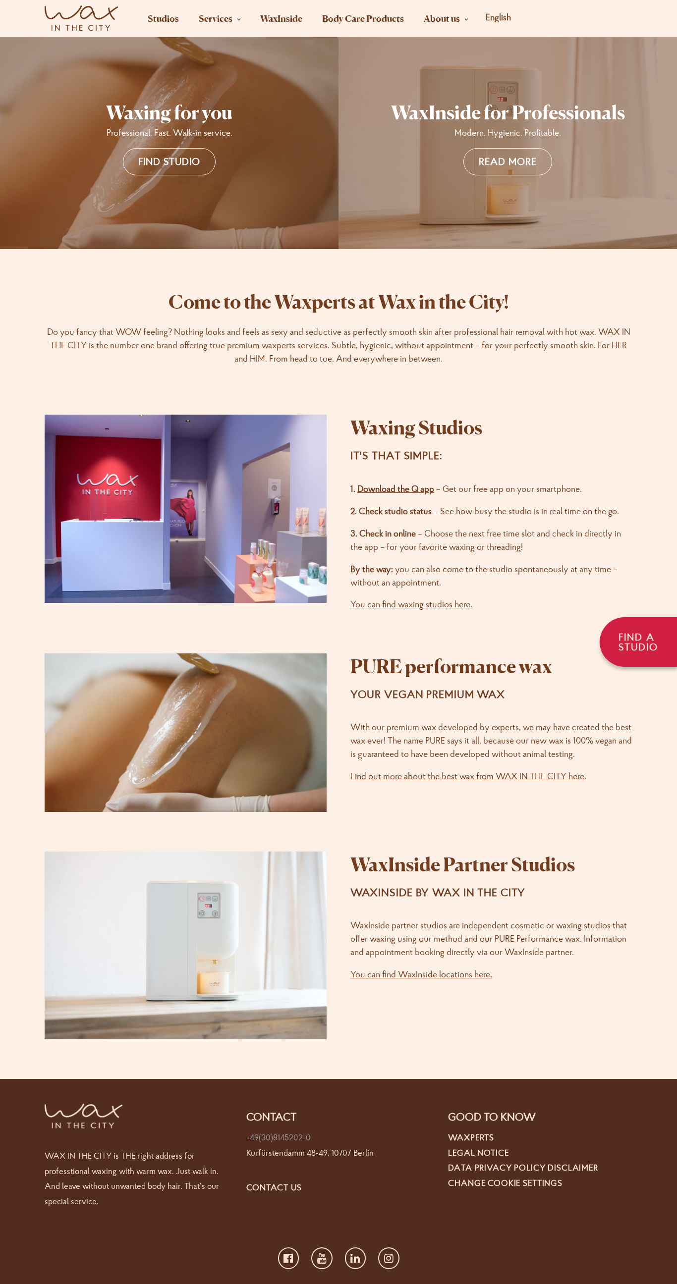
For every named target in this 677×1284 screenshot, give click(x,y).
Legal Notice (478, 1152)
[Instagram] (388, 1258)
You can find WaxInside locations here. (421, 974)
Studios (163, 18)
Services (215, 18)
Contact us (274, 1187)
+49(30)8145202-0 (278, 1137)
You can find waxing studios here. (411, 604)
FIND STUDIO (169, 161)
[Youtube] (322, 1258)
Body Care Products (363, 18)
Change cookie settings (505, 1182)
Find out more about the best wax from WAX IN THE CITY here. (468, 776)
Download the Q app (395, 488)
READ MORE (508, 161)
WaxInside (281, 18)
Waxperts (471, 1137)
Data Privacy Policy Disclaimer (523, 1167)
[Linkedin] (355, 1258)
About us (442, 18)
